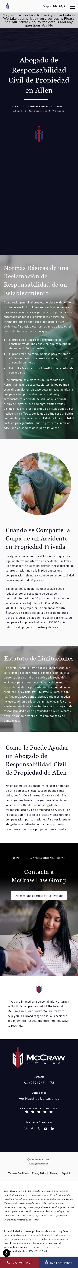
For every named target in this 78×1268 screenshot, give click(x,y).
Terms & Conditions (18, 1173)
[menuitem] (25, 1129)
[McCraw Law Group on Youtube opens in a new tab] (46, 1129)
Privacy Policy (39, 1173)
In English (60, 244)
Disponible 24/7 (54, 6)
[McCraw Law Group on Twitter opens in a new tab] (39, 1129)
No (50, 25)
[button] (6, 1253)
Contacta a (39, 870)
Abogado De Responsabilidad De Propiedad (39, 110)
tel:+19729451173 (35, 1251)
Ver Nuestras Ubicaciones (39, 1098)
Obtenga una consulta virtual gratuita (39, 896)
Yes (44, 25)
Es (23, 106)
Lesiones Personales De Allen (45, 106)
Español (66, 1173)
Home (15, 106)
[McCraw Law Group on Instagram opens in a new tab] (25, 1129)
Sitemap (54, 1173)
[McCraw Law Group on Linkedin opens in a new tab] (53, 1129)
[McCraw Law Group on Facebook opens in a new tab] (32, 1129)
